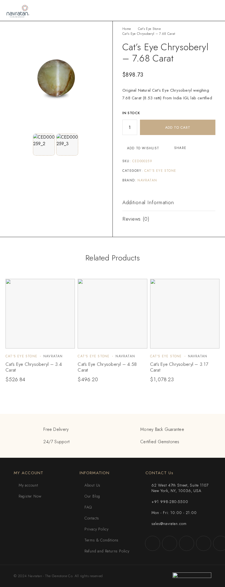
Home (126, 28)
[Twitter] (186, 543)
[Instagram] (169, 543)
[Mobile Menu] (214, 10)
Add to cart (177, 127)
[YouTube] (203, 543)
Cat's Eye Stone (149, 28)
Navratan (147, 180)
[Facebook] (152, 543)
